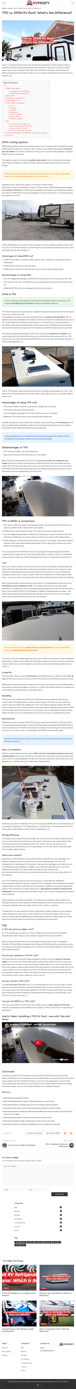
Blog (15, 1207)
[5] (48, 829)
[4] (41, 690)
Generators (38, 1242)
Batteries (30, 1242)
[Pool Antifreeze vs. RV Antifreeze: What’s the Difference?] (19, 1313)
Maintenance (14, 112)
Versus (16, 1230)
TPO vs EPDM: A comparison (15, 103)
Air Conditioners (20, 1242)
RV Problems (18, 1219)
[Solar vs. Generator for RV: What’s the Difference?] (56, 1313)
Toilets (23, 1245)
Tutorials (17, 1226)
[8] (10, 1010)
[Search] (72, 3)
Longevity (13, 108)
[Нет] (74, 1384)
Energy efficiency (16, 116)
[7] (26, 995)
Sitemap (4, 1355)
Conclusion (9, 135)
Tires (17, 1245)
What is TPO (10, 96)
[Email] (71, 1133)
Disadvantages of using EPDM (19, 93)
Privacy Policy (6, 1351)
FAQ (7, 121)
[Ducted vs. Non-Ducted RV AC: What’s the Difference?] (56, 1278)
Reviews (17, 1211)
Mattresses (47, 1242)
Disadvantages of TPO (13, 100)
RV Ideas (17, 1215)
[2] (22, 341)
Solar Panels (56, 1242)
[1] (28, 250)
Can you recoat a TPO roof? (19, 128)
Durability (13, 110)
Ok (38, 1385)
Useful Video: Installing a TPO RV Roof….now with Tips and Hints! (26, 133)
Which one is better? (17, 118)
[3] (8, 666)
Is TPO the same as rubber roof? (20, 124)
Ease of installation (16, 114)
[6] (44, 975)
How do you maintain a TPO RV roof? (21, 126)
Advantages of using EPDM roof (20, 91)
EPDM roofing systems (13, 88)
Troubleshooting (19, 1223)
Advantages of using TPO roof (15, 98)
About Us (5, 1348)
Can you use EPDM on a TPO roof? (21, 130)
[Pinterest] (65, 1133)
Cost (12, 106)
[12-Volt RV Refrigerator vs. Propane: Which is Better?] (19, 1278)
